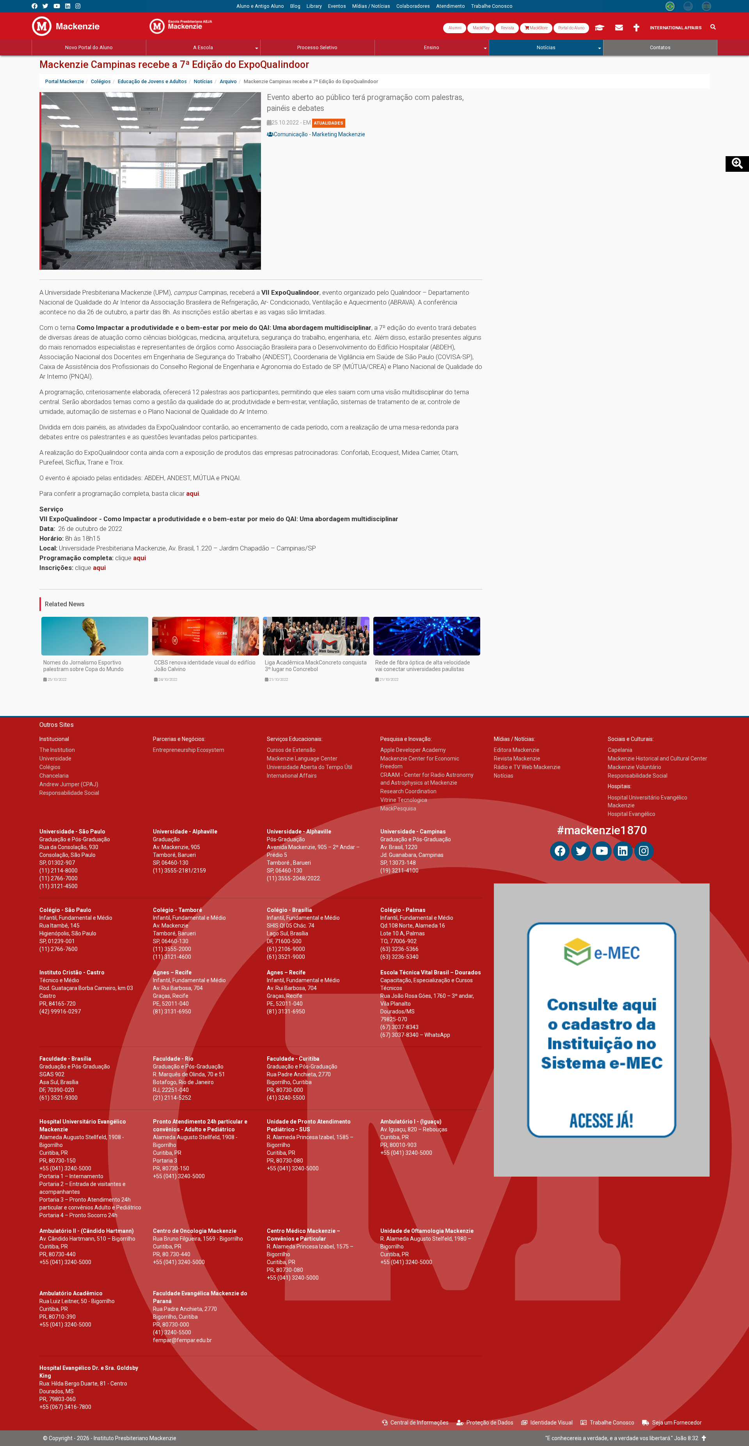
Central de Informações (419, 1422)
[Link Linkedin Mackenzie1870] (67, 6)
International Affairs (676, 27)
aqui (192, 493)
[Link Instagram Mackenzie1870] (77, 6)
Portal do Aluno (571, 28)
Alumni (454, 28)
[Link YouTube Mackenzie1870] (56, 6)
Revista (507, 28)
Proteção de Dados (490, 1422)
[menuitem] (260, 6)
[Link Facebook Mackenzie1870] (34, 6)
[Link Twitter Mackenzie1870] (45, 6)
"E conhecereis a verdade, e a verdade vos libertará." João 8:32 (623, 1438)
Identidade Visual (552, 1422)
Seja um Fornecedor (677, 1422)
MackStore (538, 28)
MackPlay (481, 28)
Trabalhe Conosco (612, 1422)
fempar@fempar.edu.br (182, 1340)
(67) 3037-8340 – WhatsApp (415, 1035)
